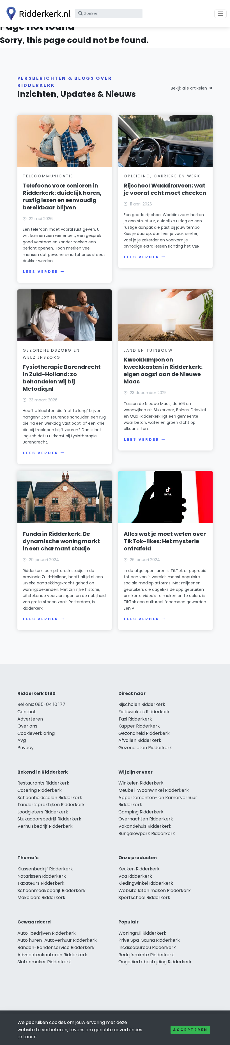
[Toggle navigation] (220, 14)
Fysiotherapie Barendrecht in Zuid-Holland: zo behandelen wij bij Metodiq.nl (62, 378)
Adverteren (30, 719)
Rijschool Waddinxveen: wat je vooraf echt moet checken (165, 189)
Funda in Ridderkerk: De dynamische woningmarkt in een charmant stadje (61, 541)
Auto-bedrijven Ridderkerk (46, 933)
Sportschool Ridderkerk (144, 897)
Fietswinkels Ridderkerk (144, 711)
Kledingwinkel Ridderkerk (145, 883)
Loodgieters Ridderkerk (42, 812)
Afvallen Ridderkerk (139, 740)
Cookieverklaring (36, 733)
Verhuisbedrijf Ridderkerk (45, 826)
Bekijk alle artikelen (189, 88)
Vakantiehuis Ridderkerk (144, 826)
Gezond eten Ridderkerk (145, 747)
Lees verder (40, 271)
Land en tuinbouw (148, 350)
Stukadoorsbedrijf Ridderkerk (49, 819)
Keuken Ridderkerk (139, 869)
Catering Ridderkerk (39, 790)
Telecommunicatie (48, 176)
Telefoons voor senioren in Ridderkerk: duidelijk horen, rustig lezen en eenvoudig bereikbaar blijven (62, 196)
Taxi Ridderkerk (135, 719)
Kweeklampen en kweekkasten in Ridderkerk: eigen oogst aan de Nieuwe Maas (163, 370)
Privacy (25, 747)
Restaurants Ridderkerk (43, 783)
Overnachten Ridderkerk (145, 819)
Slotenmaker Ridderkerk (44, 962)
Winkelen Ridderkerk (141, 783)
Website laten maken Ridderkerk (154, 890)
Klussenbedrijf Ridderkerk (45, 869)
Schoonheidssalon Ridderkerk (49, 797)
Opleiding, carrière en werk (162, 176)
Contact (26, 711)
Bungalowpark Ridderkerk (146, 833)
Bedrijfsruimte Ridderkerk (146, 955)
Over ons (27, 726)
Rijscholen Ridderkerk (141, 704)
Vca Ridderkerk (135, 876)
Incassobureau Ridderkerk (147, 947)
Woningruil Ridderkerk (142, 933)
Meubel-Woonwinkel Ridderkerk (153, 790)
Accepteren (190, 1029)
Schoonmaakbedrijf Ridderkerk (51, 890)
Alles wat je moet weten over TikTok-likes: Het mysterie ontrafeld (165, 541)
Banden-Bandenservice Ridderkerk (56, 947)
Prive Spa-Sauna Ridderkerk (149, 940)
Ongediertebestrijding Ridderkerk (155, 962)
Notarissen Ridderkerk (41, 876)
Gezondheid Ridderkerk (144, 733)
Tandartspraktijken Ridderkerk (51, 804)
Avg (21, 740)
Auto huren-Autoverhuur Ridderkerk (57, 940)
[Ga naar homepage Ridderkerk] (37, 13)
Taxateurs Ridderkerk (41, 883)
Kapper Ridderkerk (139, 726)
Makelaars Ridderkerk (41, 897)
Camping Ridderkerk (141, 812)
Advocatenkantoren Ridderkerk (52, 955)
